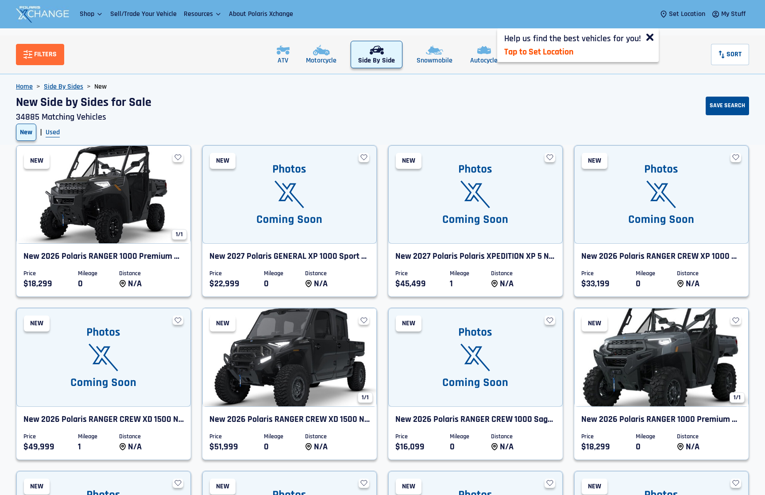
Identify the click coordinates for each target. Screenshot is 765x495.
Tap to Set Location (538, 52)
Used (53, 132)
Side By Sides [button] (63, 86)
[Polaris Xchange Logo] (42, 14)
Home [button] (24, 86)
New (26, 132)
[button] (91, 14)
